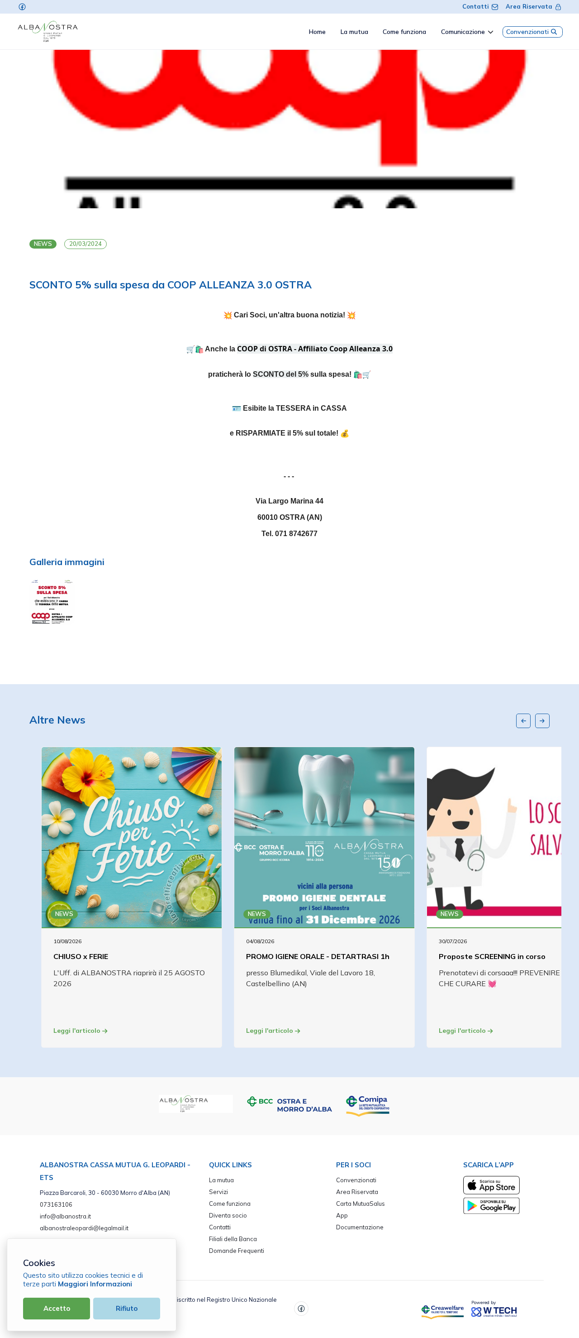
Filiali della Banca (233, 1238)
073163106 (56, 1204)
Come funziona (230, 1203)
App (342, 1215)
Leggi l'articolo (77, 1030)
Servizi (218, 1191)
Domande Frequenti (236, 1250)
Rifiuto (127, 1308)
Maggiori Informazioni (95, 1284)
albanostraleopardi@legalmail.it (84, 1228)
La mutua (221, 1180)
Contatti (475, 6)
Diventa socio (228, 1215)
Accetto (56, 1308)
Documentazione (360, 1227)
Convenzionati (527, 32)
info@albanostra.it (65, 1216)
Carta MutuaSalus (360, 1203)
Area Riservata (529, 6)
